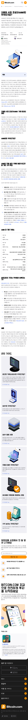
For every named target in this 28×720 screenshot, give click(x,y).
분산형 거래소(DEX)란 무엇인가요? (13, 374)
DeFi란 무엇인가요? (9, 406)
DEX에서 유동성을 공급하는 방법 (12, 179)
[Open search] (22, 2)
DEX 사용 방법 (10, 158)
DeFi (22, 154)
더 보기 (6, 655)
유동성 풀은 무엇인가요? (10, 465)
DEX (8, 146)
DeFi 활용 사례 (7, 435)
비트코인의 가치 (5, 283)
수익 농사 (16, 222)
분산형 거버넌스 (9, 323)
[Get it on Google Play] (14, 668)
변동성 (22, 220)
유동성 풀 (22, 177)
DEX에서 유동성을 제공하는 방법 (13, 495)
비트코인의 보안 (20, 321)
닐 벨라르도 (5, 644)
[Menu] (25, 2)
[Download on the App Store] (14, 672)
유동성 (18, 220)
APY (7, 222)
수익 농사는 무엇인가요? (10, 524)
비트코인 (13, 342)
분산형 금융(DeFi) (14, 127)
